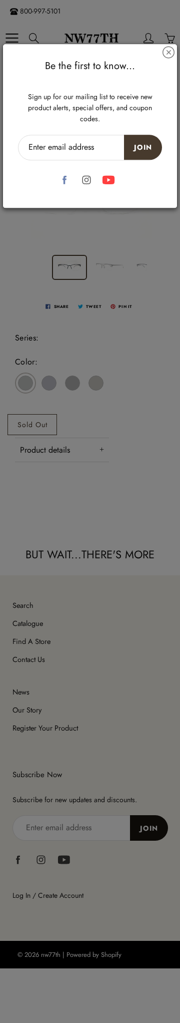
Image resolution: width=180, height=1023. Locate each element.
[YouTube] (109, 180)
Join (143, 147)
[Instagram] (87, 180)
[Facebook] (65, 180)
